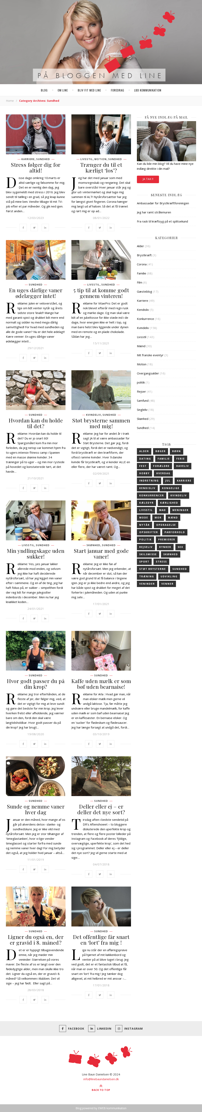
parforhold (175, 532)
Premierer (166, 539)
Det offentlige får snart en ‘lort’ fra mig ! (101, 939)
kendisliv (147, 488)
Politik (145, 539)
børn (176, 451)
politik (141, 382)
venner (167, 583)
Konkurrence (145, 319)
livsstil (146, 510)
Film (139, 282)
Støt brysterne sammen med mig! (101, 423)
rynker (165, 547)
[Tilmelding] (166, 141)
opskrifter (148, 532)
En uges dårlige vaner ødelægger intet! (36, 292)
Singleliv (142, 410)
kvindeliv (178, 495)
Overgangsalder (148, 373)
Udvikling (169, 576)
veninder (147, 583)
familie (164, 458)
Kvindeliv (93, 415)
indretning (149, 480)
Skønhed (93, 545)
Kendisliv (143, 310)
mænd (173, 517)
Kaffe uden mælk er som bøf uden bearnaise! (101, 683)
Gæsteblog (144, 291)
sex (180, 547)
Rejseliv (146, 547)
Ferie (180, 458)
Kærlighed (169, 502)
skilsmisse (148, 554)
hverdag (163, 473)
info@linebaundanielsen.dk (101, 1079)
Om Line (63, 90)
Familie (141, 273)
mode (143, 517)
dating (145, 458)
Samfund (143, 400)
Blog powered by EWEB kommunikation (101, 1108)
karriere (184, 480)
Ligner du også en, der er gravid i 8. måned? (36, 939)
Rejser (141, 391)
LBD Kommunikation (147, 90)
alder (144, 451)
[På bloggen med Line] (101, 43)
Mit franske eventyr (150, 355)
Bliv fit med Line (89, 90)
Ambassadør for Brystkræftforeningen (163, 203)
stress (161, 561)
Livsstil (86, 159)
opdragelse (166, 525)
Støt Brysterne (152, 569)
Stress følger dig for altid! (36, 167)
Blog (44, 90)
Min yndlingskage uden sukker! (36, 553)
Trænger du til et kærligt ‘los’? (101, 167)
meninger (180, 510)
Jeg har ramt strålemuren (154, 212)
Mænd (141, 346)
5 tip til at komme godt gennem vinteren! (101, 292)
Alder (140, 246)
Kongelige (171, 488)
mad (162, 510)
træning (146, 576)
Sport (144, 561)
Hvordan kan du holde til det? (36, 423)
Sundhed (43, 159)
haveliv (182, 466)
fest (143, 466)
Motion (100, 159)
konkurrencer (151, 495)
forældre (161, 466)
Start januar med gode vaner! (101, 553)
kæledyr (146, 502)
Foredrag (117, 90)
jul (167, 480)
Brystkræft (144, 255)
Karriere (28, 159)
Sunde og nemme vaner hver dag (36, 809)
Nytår (144, 525)
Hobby (144, 473)
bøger (160, 451)
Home (10, 101)
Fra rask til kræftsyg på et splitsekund (162, 221)
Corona (142, 264)
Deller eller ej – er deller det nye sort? (101, 809)
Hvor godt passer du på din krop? (36, 683)
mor (158, 517)
